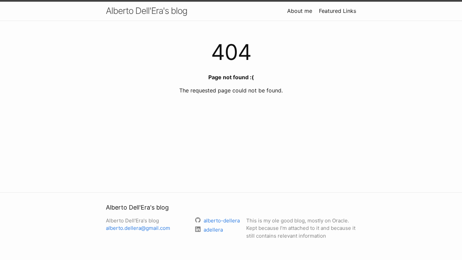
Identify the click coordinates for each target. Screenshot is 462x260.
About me (299, 10)
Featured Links (337, 10)
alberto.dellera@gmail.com (138, 228)
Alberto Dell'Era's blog (146, 10)
